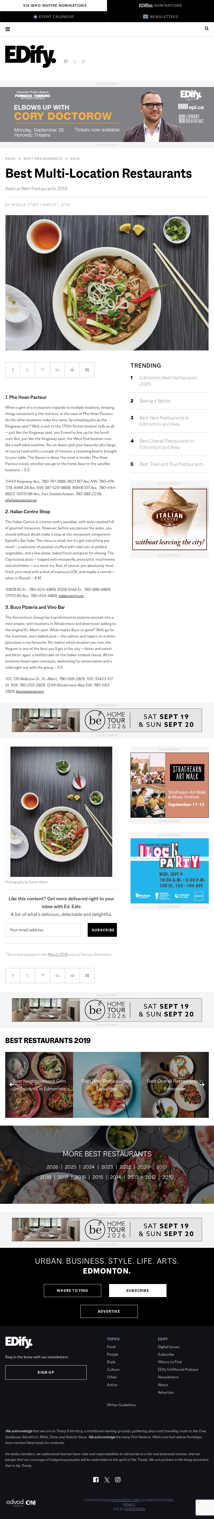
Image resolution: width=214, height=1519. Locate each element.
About (163, 1384)
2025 (70, 1167)
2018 (45, 1177)
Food (10, 158)
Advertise (109, 1311)
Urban (112, 1376)
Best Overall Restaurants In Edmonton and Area (167, 444)
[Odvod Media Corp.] (21, 1503)
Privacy (129, 1505)
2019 (75, 158)
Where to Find (72, 1290)
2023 (107, 1167)
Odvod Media (134, 1509)
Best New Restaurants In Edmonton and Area (164, 421)
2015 (98, 1177)
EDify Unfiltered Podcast (178, 1369)
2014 (115, 1177)
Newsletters (168, 1376)
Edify (163, 1339)
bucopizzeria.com (30, 691)
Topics (113, 1339)
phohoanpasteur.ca (21, 500)
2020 (144, 1167)
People (112, 1354)
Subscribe (137, 1290)
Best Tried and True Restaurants (172, 464)
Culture (113, 1369)
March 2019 (58, 954)
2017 (63, 1177)
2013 (133, 1177)
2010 (168, 1177)
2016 (80, 1177)
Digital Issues (169, 1346)
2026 (52, 1167)
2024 (89, 1167)
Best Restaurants (42, 158)
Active (112, 1384)
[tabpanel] (107, 1287)
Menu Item (117, 1397)
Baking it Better (155, 401)
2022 (125, 1167)
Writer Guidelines (121, 1404)
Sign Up (46, 1372)
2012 (150, 1177)
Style (111, 1361)
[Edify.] (30, 56)
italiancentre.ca (71, 595)
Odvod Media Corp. (125, 1500)
